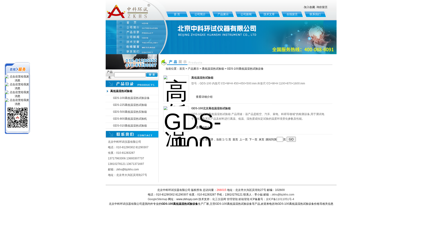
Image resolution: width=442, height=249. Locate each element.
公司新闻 (246, 14)
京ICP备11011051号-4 (280, 199)
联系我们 (315, 14)
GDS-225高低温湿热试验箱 (130, 105)
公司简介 (200, 14)
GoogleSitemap (157, 199)
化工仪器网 (219, 199)
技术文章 (269, 14)
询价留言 (322, 7)
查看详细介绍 (204, 96)
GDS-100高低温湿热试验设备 (131, 98)
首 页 (177, 14)
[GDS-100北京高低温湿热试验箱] (176, 119)
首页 (182, 68)
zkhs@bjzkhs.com (283, 194)
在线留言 (292, 14)
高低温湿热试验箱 (213, 68)
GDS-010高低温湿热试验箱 (130, 125)
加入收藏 (309, 7)
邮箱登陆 (244, 199)
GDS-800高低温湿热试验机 (130, 118)
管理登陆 (232, 199)
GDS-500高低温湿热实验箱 (130, 111)
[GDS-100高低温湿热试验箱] (176, 88)
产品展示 (223, 14)
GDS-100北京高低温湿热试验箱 (211, 108)
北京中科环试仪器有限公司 (136, 10)
